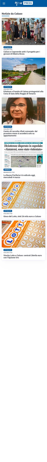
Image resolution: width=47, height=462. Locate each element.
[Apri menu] (3, 3)
